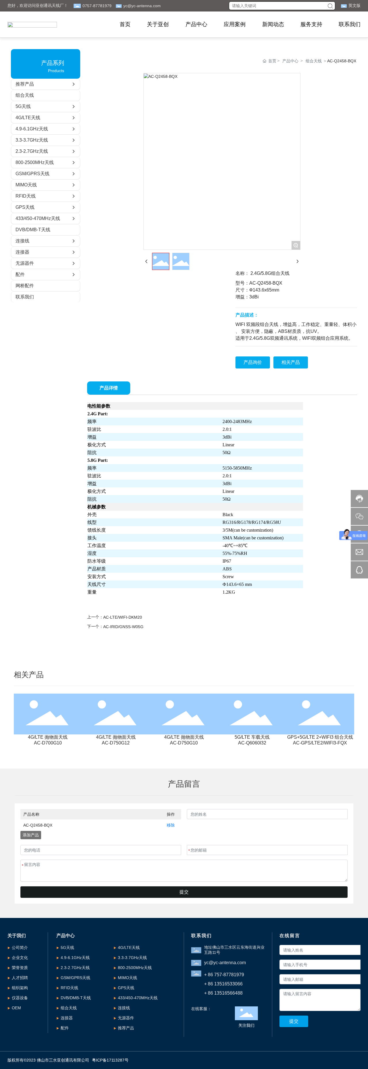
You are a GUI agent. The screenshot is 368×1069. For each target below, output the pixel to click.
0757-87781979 (97, 5)
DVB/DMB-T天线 (76, 997)
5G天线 (67, 947)
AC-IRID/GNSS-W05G (123, 626)
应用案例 (235, 24)
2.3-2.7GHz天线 (75, 967)
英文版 (354, 5)
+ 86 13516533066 (223, 983)
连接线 (124, 1008)
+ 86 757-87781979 (224, 974)
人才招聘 (20, 977)
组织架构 (20, 987)
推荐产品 (126, 1028)
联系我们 (350, 24)
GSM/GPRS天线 (75, 977)
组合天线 (314, 61)
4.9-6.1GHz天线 (75, 957)
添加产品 (31, 835)
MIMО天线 (127, 977)
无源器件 (126, 1018)
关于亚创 (158, 24)
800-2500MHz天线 (135, 967)
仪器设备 (20, 997)
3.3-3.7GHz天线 (132, 957)
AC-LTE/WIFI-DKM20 (122, 617)
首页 (125, 24)
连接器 (67, 1018)
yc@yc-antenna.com (142, 5)
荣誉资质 (20, 967)
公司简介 (20, 947)
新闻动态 (273, 24)
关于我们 (16, 935)
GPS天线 (126, 987)
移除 (171, 825)
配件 (65, 1028)
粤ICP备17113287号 (110, 1060)
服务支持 (311, 24)
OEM (16, 1008)
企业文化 (20, 957)
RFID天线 (69, 987)
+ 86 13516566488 (223, 993)
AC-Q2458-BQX (37, 825)
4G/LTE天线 (129, 947)
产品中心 (196, 24)
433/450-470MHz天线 (138, 997)
